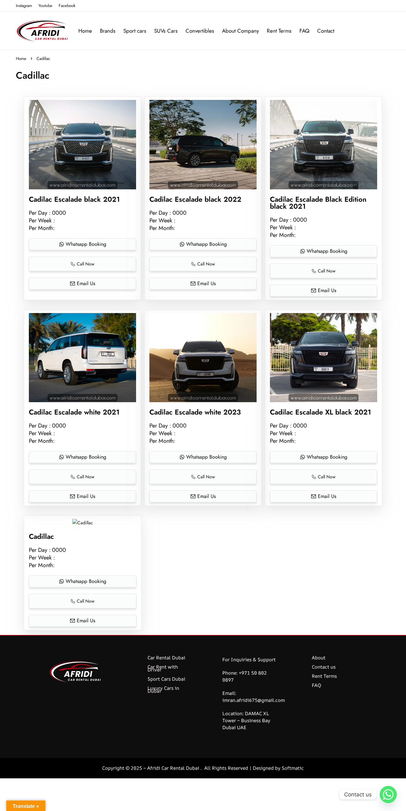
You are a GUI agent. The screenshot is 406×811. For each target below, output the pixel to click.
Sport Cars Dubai (166, 679)
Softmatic (293, 768)
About (318, 657)
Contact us (324, 667)
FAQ (316, 685)
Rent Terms (324, 676)
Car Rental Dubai (166, 657)
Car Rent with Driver (162, 668)
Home (21, 59)
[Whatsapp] (388, 794)
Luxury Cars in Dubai (163, 689)
